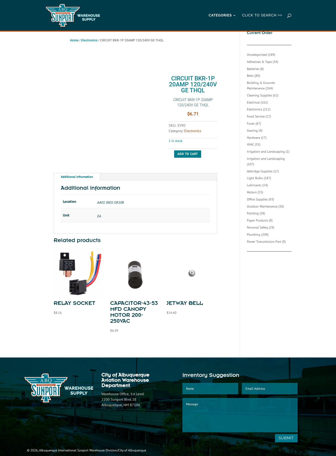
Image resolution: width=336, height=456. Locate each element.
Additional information (77, 177)
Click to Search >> (262, 15)
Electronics (89, 40)
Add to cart (187, 154)
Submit (286, 438)
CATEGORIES (220, 15)
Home (74, 40)
